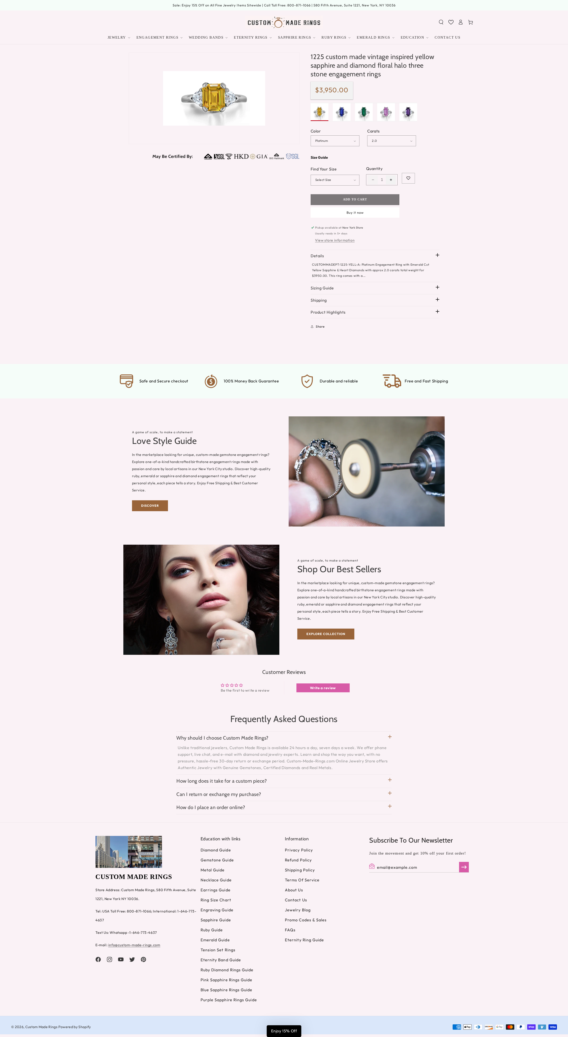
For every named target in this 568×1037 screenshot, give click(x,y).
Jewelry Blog (298, 909)
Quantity (374, 168)
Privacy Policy (299, 850)
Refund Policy (298, 860)
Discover (150, 506)
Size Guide (319, 157)
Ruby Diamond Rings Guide (227, 969)
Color (316, 131)
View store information (335, 240)
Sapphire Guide (216, 919)
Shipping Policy (300, 870)
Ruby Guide (212, 929)
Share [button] (320, 327)
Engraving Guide (217, 909)
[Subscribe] (464, 867)
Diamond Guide (216, 850)
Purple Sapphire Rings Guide (229, 999)
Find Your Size (324, 169)
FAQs (290, 929)
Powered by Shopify (74, 1027)
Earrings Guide (216, 890)
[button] (441, 22)
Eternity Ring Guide (304, 939)
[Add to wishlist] (408, 178)
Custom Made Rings (41, 1027)
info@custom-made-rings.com (134, 945)
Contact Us (296, 899)
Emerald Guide (215, 939)
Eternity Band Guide (221, 959)
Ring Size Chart (216, 899)
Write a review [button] (323, 688)
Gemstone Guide (217, 860)
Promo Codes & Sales (306, 919)
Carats (373, 131)
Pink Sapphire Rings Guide (226, 979)
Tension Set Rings (218, 949)
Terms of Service (302, 880)
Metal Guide (213, 870)
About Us (294, 890)
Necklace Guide (216, 880)
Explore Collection (325, 634)
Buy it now (355, 212)
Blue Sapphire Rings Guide (226, 989)
